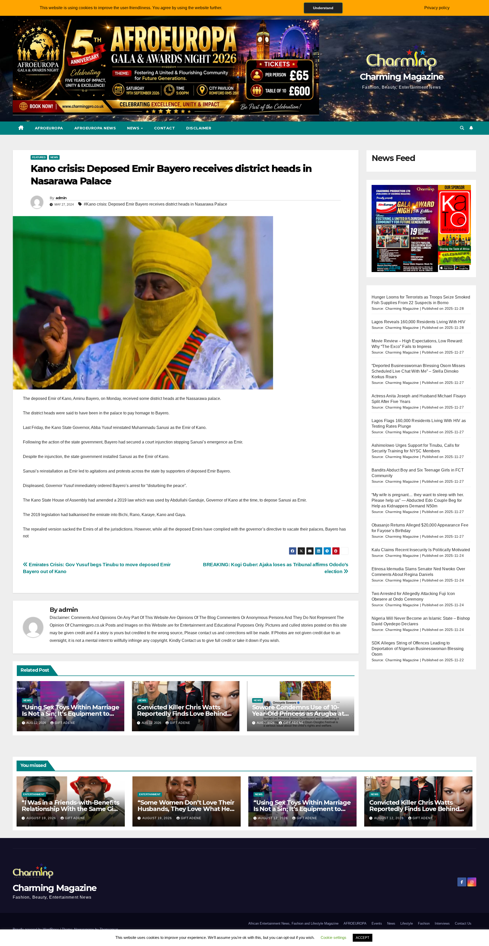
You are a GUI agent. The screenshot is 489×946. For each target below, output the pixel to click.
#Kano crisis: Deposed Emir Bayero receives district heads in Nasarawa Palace (155, 204)
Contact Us (463, 923)
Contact (164, 128)
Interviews (442, 923)
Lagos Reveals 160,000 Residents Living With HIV (418, 322)
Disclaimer (198, 128)
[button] (462, 128)
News (134, 128)
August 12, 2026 (273, 818)
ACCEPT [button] (362, 938)
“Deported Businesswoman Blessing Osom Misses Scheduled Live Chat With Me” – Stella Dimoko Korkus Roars (418, 371)
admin (61, 198)
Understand (323, 8)
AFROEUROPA (49, 128)
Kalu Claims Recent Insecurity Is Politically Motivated (421, 550)
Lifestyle (406, 923)
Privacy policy (437, 8)
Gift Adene (65, 723)
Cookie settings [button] (333, 937)
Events (377, 923)
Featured (39, 157)
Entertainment (34, 794)
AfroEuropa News (95, 128)
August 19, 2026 (41, 818)
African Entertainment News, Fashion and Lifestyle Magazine (293, 923)
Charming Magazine (401, 76)
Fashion (424, 923)
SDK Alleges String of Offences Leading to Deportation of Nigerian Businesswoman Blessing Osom (418, 648)
